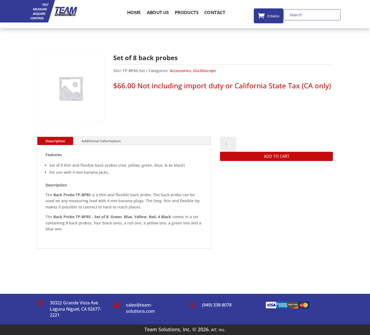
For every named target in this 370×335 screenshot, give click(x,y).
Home (134, 13)
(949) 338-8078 (217, 305)
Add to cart (276, 156)
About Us (158, 13)
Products (186, 13)
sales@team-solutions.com (140, 308)
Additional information (101, 140)
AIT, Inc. (217, 329)
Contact (214, 13)
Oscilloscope (204, 70)
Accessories (180, 70)
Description (55, 140)
